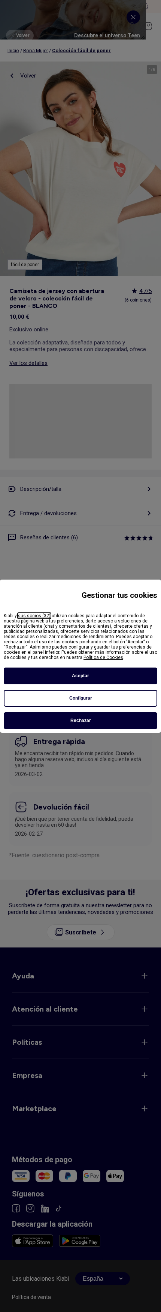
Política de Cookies (103, 657)
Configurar (80, 698)
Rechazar (80, 720)
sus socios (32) (34, 615)
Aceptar (80, 675)
